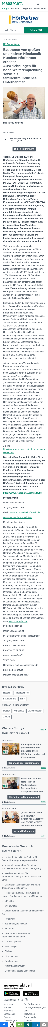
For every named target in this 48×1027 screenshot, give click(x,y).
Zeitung (6, 717)
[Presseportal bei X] (21, 1000)
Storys (5, 8)
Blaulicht (15, 8)
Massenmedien (35, 711)
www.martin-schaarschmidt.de (17, 517)
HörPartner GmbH (11, 44)
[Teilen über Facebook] (4, 1024)
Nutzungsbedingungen (35, 1007)
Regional (27, 8)
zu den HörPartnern (24, 149)
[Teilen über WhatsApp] (20, 1024)
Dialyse (8, 951)
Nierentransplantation (15, 966)
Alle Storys (10, 30)
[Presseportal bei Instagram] (25, 999)
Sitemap (28, 1020)
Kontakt (7, 1007)
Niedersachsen (22, 693)
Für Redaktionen (32, 1004)
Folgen (33, 30)
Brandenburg (9, 699)
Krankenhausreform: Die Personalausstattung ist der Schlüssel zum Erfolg (22, 876)
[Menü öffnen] (44, 4)
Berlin (22, 699)
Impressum (9, 1004)
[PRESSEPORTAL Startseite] (13, 4)
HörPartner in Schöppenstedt (24, 797)
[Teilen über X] (12, 1024)
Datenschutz (9, 1014)
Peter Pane (10, 919)
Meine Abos (40, 8)
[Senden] (44, 1024)
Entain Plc (10, 928)
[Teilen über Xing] (28, 1024)
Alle (42, 729)
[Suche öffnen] (38, 4)
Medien (6, 711)
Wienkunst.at (11, 906)
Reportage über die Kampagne (23, 763)
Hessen (7, 693)
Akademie (8, 1011)
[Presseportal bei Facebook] (18, 1000)
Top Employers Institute (16, 924)
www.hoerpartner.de (18, 621)
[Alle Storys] (24, 24)
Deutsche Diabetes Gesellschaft (20, 971)
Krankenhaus (11, 961)
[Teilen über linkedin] (36, 1024)
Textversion (29, 1014)
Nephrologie (11, 946)
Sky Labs (9, 901)
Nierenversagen (12, 956)
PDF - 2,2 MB (26, 139)
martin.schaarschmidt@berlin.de (24, 512)
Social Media (30, 1017)
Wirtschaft (19, 711)
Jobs (26, 1011)
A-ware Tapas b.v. (13, 941)
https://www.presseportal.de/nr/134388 (22, 493)
